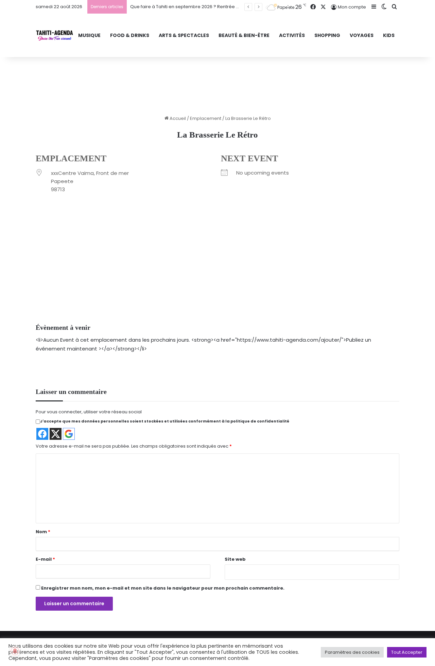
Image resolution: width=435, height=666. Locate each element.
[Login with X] (56, 434)
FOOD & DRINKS (129, 35)
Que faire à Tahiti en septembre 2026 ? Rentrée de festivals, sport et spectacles (218, 6)
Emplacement (205, 118)
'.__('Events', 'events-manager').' (201, 278)
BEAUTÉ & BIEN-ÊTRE (244, 35)
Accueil (177, 118)
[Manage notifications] (15, 651)
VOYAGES (361, 35)
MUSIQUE (89, 35)
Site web (235, 559)
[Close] (234, 255)
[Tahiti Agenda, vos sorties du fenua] (54, 35)
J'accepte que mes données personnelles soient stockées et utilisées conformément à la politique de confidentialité (164, 421)
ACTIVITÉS (292, 35)
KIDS (389, 35)
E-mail (45, 559)
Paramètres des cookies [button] (352, 652)
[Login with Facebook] (42, 434)
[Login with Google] (69, 434)
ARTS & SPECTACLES (184, 35)
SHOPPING (327, 35)
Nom (43, 531)
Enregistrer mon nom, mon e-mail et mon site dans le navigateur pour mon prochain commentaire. (162, 588)
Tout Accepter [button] (406, 652)
